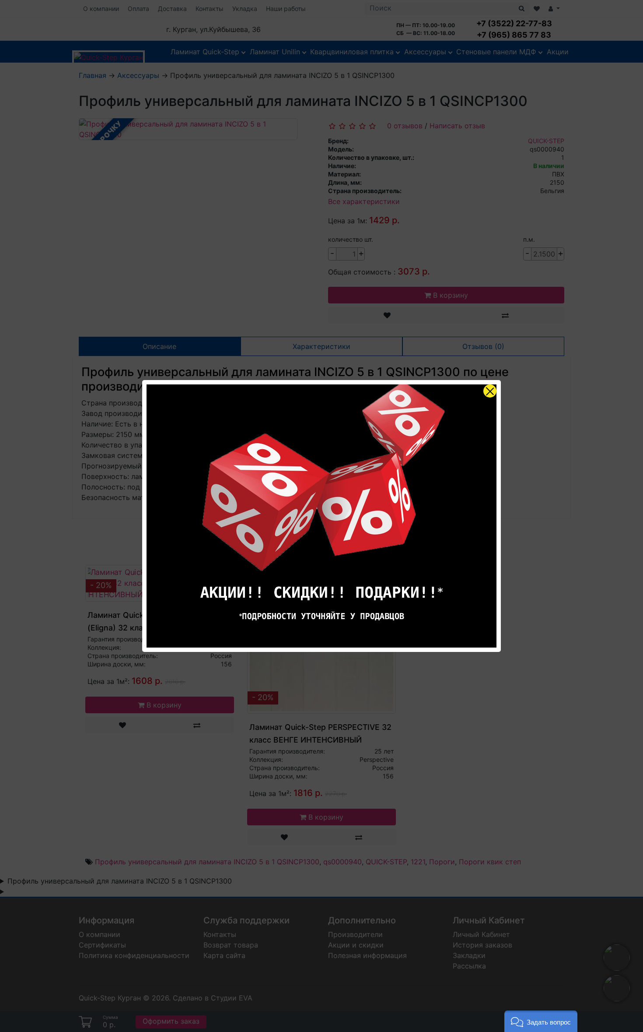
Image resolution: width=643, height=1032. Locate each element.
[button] (540, 1021)
